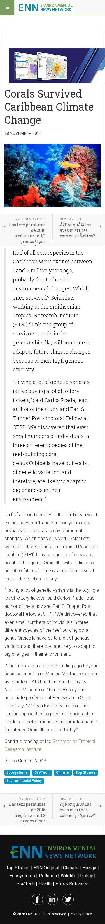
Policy (86, 875)
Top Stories (85, 773)
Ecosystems (17, 773)
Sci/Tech (42, 773)
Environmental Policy (24, 781)
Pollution (48, 875)
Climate (63, 773)
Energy (89, 868)
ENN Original (46, 868)
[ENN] (46, 7)
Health (45, 883)
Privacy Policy (81, 914)
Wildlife (68, 875)
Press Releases (72, 883)
